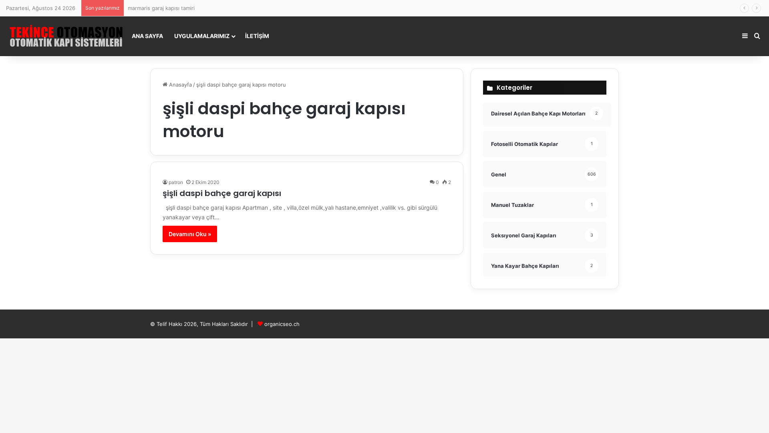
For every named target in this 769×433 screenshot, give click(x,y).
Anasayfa (179, 84)
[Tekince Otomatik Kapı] (66, 36)
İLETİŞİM (257, 35)
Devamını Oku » (190, 234)
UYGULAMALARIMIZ (201, 35)
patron (176, 182)
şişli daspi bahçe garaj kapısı (222, 193)
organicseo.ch (282, 324)
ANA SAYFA (147, 35)
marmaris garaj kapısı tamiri (161, 8)
